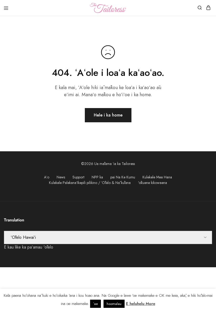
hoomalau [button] (114, 303)
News (61, 177)
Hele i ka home (108, 115)
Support (78, 177)
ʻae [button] (95, 303)
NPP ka (97, 177)
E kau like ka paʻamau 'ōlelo (28, 247)
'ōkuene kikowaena (152, 182)
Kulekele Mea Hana (157, 177)
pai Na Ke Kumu (122, 177)
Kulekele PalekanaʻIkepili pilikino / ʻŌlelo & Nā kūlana (90, 182)
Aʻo (46, 177)
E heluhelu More (140, 304)
